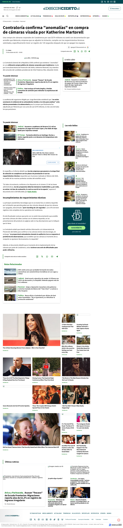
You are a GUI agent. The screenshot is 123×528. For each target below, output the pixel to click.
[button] (115, 8)
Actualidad (35, 16)
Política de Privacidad (70, 519)
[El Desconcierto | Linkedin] (114, 2)
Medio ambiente (21, 16)
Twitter (35, 519)
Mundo (105, 16)
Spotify (50, 519)
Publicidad (98, 519)
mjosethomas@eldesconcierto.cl (24, 525)
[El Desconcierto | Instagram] (108, 2)
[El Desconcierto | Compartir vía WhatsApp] (82, 51)
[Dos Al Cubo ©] (115, 526)
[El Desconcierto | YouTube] (111, 1)
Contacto (105, 519)
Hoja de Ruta (59, 16)
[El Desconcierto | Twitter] (105, 1)
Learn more (52, 162)
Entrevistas (84, 16)
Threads (58, 519)
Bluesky (62, 519)
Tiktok (54, 519)
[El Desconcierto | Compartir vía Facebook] (75, 51)
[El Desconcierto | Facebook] (102, 2)
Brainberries (37, 150)
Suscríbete (76, 228)
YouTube (43, 519)
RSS (92, 519)
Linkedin (47, 519)
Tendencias (47, 16)
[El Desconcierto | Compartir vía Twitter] (78, 51)
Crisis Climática (16, 2)
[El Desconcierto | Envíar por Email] (85, 51)
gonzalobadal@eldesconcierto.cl (58, 525)
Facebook (31, 519)
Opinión (96, 16)
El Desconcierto (7, 21)
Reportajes (72, 16)
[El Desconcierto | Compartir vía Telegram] (89, 51)
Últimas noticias (35, 513)
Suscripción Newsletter (83, 519)
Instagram (39, 519)
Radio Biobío (32, 192)
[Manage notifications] (118, 520)
